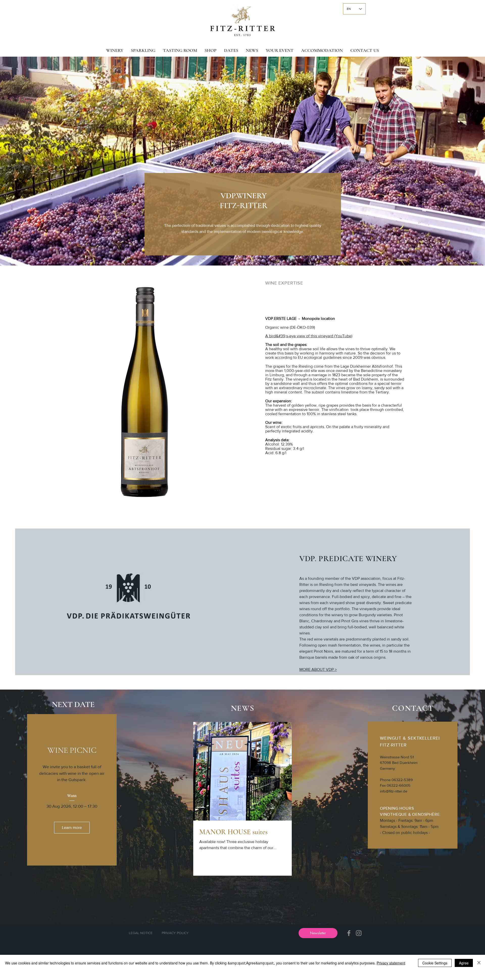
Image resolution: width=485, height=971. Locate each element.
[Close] (479, 963)
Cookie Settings (434, 962)
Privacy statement (391, 962)
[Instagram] (358, 933)
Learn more (72, 827)
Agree (464, 962)
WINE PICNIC (71, 750)
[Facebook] (349, 933)
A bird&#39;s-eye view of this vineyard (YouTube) (308, 336)
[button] (318, 933)
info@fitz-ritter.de (393, 791)
